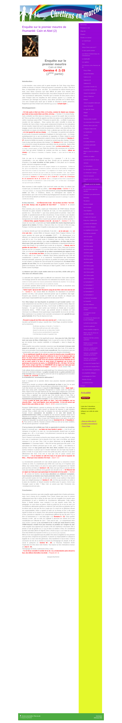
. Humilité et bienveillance (89, 423)
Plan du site (37, 716)
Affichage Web (98, 717)
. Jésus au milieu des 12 (88, 421)
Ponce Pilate (86, 426)
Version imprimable (27, 716)
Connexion (99, 716)
